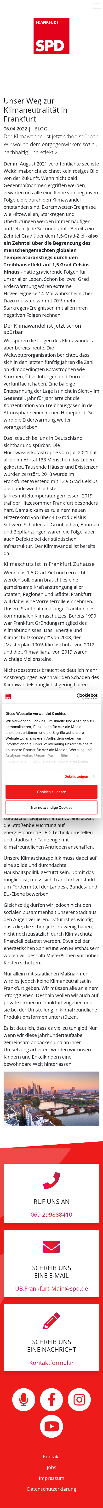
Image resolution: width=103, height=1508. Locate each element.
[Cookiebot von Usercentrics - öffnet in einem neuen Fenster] (76, 696)
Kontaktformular (51, 1363)
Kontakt (51, 1456)
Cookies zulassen (51, 792)
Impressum (51, 1478)
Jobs (51, 1467)
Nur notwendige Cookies (51, 807)
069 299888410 (51, 1214)
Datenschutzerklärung (51, 1489)
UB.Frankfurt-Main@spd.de (51, 1288)
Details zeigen (76, 776)
